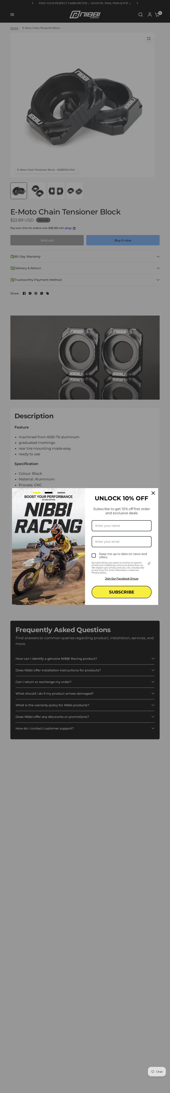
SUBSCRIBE (121, 592)
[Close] (153, 493)
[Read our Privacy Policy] (149, 563)
